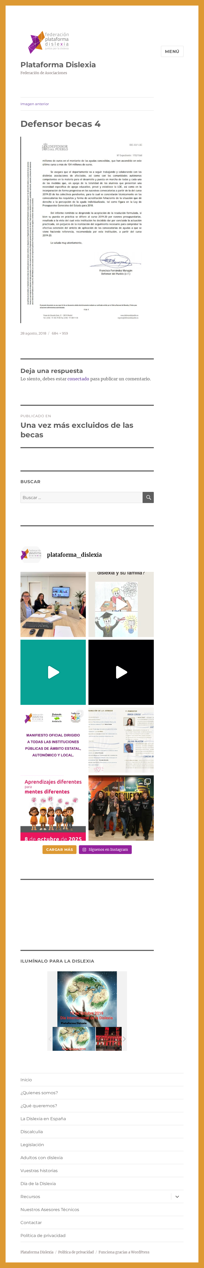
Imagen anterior (34, 104)
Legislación (32, 1144)
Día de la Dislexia (38, 1183)
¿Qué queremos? (38, 1105)
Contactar (31, 1222)
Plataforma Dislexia (58, 64)
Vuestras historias (39, 1170)
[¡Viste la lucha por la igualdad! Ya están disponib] (121, 807)
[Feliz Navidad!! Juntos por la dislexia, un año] (121, 672)
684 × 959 (60, 333)
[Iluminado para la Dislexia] (74, 1039)
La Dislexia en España (43, 1118)
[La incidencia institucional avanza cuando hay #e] (53, 604)
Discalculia (31, 1131)
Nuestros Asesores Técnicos (49, 1209)
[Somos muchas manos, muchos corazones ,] (53, 672)
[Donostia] (117, 1039)
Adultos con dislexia (41, 1157)
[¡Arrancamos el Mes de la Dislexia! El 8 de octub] (53, 807)
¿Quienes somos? (39, 1092)
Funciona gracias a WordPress (124, 1252)
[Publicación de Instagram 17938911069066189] (121, 740)
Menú (172, 51)
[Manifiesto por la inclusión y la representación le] (53, 740)
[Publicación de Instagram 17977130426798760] (121, 604)
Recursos (30, 1196)
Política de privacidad (43, 1235)
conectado (78, 378)
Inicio (26, 1079)
